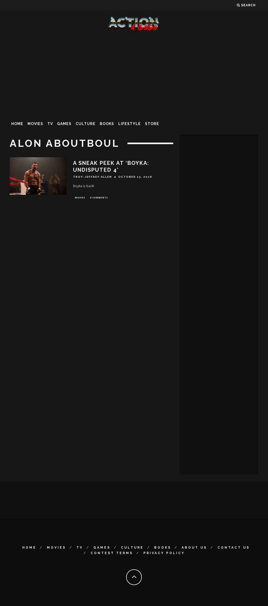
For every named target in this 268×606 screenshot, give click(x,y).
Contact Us (233, 547)
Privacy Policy (164, 553)
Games (64, 124)
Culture (86, 124)
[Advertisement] (134, 74)
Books (107, 124)
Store (152, 124)
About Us (194, 547)
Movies (35, 124)
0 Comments (99, 197)
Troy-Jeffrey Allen (92, 176)
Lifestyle (129, 124)
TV (50, 124)
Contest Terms (112, 553)
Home (17, 124)
